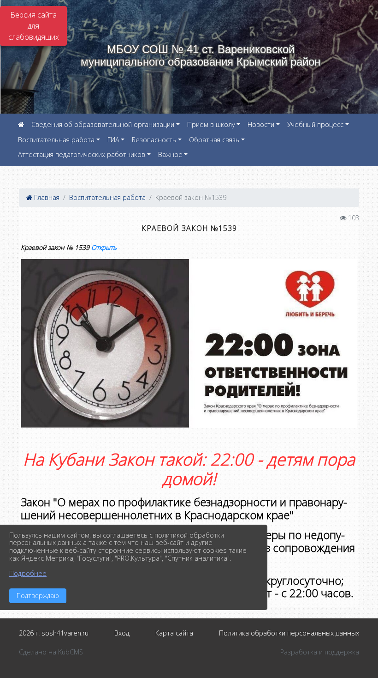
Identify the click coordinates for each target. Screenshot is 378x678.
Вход (122, 633)
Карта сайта (174, 633)
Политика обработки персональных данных (289, 633)
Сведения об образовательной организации (102, 124)
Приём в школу (211, 124)
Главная (45, 197)
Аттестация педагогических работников (81, 154)
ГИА (113, 139)
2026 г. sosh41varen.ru (54, 633)
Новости (261, 124)
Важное (170, 154)
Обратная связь (214, 139)
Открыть (104, 247)
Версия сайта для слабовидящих (33, 26)
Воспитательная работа (56, 139)
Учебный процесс (315, 124)
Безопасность (154, 139)
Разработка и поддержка (319, 652)
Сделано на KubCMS (51, 652)
